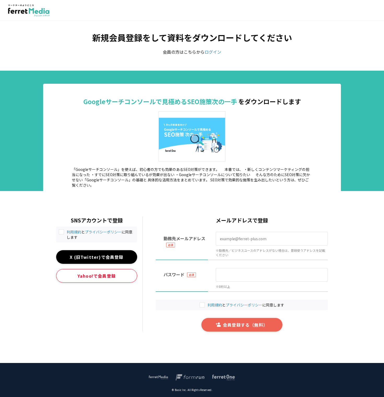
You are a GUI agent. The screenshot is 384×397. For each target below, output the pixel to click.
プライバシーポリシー (103, 231)
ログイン (213, 52)
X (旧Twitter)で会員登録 (96, 257)
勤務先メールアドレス (184, 238)
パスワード (174, 274)
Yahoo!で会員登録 (97, 276)
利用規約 (74, 231)
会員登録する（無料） (245, 325)
